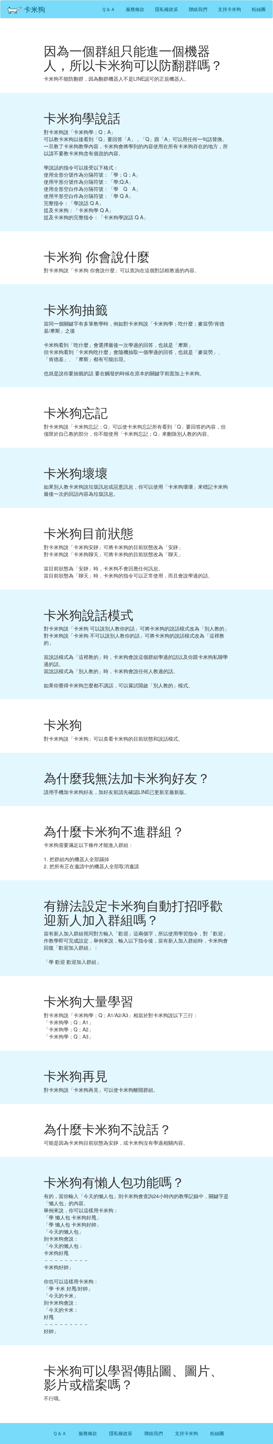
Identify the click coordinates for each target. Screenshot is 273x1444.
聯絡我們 (198, 9)
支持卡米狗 (229, 9)
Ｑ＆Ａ (108, 9)
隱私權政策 (166, 9)
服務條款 (135, 9)
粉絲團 (259, 9)
